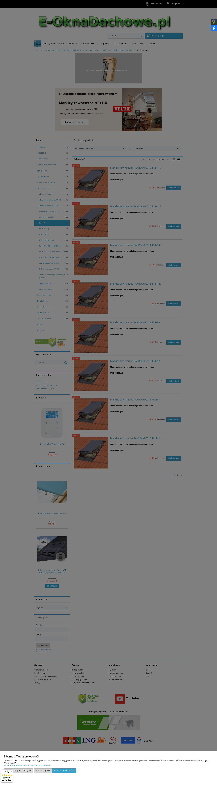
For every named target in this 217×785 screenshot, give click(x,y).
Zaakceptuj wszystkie (64, 770)
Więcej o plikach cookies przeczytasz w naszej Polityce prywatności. (27, 765)
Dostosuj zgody (43, 770)
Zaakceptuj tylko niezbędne (18, 770)
